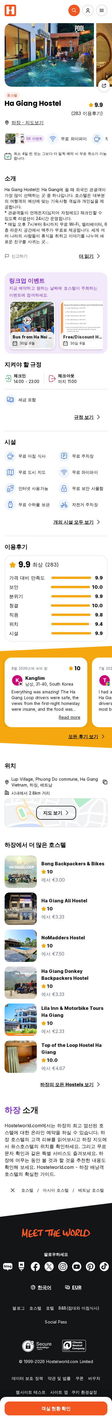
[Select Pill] (74, 10)
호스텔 (12, 95)
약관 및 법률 (59, 1378)
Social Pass (56, 1321)
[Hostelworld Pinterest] (90, 1266)
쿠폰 (80, 1378)
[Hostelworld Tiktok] (104, 1266)
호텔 (50, 1308)
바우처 (94, 1378)
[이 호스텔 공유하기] (104, 85)
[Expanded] (13, 1190)
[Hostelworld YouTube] (76, 1266)
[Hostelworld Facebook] (35, 1266)
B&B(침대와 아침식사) (79, 1308)
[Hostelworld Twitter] (49, 1266)
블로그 (18, 1308)
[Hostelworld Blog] (7, 1266)
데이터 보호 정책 (27, 1378)
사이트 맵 (59, 1392)
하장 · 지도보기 (27, 122)
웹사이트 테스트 (31, 1392)
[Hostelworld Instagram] (62, 1266)
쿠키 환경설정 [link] (84, 1392)
